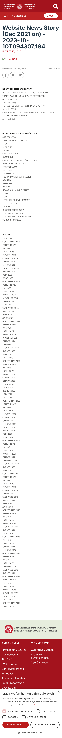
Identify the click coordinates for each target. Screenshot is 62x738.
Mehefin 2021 (9, 444)
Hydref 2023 (8, 351)
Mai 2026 (6, 248)
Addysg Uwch (9, 137)
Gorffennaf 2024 (11, 321)
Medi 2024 (7, 314)
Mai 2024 (6, 328)
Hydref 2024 (8, 311)
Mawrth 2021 (9, 454)
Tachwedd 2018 (10, 527)
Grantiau (7, 180)
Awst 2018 (7, 533)
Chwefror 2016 (10, 593)
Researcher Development (16, 200)
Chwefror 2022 (10, 417)
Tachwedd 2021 (10, 427)
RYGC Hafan (9, 664)
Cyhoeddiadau (10, 153)
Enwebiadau (8, 173)
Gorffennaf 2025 (11, 281)
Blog (5, 144)
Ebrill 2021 (8, 450)
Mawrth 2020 (9, 487)
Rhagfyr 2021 (9, 424)
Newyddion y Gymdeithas (15, 190)
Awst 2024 (7, 318)
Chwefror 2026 (10, 258)
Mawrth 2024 (9, 334)
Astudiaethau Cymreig (14, 140)
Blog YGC (7, 147)
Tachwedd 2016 (10, 570)
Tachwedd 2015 (10, 596)
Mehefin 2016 (9, 580)
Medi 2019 (7, 503)
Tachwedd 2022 (10, 387)
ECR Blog (7, 170)
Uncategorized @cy (13, 210)
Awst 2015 (7, 599)
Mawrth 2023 (9, 374)
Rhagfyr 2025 (9, 265)
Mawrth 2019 (9, 523)
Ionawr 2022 (8, 421)
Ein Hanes (8, 673)
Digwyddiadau (10, 167)
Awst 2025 (7, 278)
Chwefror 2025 (10, 298)
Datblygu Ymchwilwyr (14, 163)
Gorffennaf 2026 (11, 242)
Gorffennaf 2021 (11, 440)
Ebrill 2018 (8, 543)
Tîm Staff (7, 659)
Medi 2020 (7, 470)
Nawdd (6, 187)
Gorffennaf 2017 (11, 553)
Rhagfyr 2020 (9, 460)
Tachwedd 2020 (10, 464)
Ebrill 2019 (8, 520)
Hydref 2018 (8, 530)
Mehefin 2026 (9, 245)
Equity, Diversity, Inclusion (17, 177)
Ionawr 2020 (8, 493)
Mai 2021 (6, 447)
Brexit (5, 150)
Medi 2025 (7, 275)
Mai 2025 (6, 288)
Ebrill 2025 (8, 291)
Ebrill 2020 (8, 483)
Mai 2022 (6, 407)
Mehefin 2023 (9, 364)
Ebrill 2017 (8, 563)
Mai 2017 (6, 560)
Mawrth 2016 (9, 590)
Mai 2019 (6, 517)
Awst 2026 (7, 238)
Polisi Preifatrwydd (13, 682)
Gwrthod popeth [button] (45, 724)
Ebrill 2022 (8, 411)
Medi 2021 (7, 434)
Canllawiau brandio (13, 668)
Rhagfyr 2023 (9, 344)
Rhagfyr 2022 (9, 384)
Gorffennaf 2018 (11, 537)
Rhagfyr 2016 (9, 566)
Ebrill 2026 (8, 251)
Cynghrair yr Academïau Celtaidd (20, 160)
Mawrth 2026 (9, 255)
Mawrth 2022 (9, 414)
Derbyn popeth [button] (15, 724)
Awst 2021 (7, 437)
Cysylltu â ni (9, 687)
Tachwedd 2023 (10, 348)
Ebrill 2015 (8, 606)
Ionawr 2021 (8, 457)
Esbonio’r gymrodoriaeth (40, 656)
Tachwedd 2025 (10, 268)
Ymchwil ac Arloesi (12, 213)
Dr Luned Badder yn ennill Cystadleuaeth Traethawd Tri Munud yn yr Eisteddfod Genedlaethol (25, 96)
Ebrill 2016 (8, 586)
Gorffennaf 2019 (11, 510)
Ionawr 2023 (8, 381)
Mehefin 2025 (9, 285)
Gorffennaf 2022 (11, 401)
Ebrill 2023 (8, 371)
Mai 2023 (6, 367)
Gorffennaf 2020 (11, 474)
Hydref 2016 (8, 573)
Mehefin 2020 (9, 477)
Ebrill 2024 (8, 331)
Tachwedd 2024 (10, 308)
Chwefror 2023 (10, 377)
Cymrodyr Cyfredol (42, 649)
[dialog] (31, 713)
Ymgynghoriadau (11, 220)
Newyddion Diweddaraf (17, 89)
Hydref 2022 (8, 391)
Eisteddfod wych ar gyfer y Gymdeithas (24, 106)
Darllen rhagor (40, 704)
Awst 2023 (7, 358)
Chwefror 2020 (10, 490)
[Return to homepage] (19, 6)
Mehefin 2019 (9, 513)
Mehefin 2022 (9, 404)
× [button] (58, 692)
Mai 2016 (6, 583)
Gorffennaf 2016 (11, 576)
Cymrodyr (8, 157)
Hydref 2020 (8, 467)
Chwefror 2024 (10, 338)
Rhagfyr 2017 (9, 550)
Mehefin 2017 (9, 556)
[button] (31, 732)
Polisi (5, 193)
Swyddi (6, 206)
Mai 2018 (6, 540)
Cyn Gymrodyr (40, 662)
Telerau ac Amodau (13, 678)
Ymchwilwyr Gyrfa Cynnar (16, 216)
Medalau (7, 183)
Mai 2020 (6, 480)
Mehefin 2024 (9, 324)
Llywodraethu (10, 654)
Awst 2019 (7, 507)
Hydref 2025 (8, 271)
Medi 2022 (7, 394)
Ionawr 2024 (8, 341)
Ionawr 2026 (8, 261)
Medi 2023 (7, 354)
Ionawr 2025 (8, 301)
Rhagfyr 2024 (9, 305)
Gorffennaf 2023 (11, 361)
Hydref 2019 (8, 500)
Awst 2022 (7, 397)
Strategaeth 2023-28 (14, 649)
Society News (9, 203)
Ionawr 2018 (8, 546)
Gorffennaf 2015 (11, 603)
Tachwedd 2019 (10, 497)
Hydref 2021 (8, 430)
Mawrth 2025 (9, 295)
